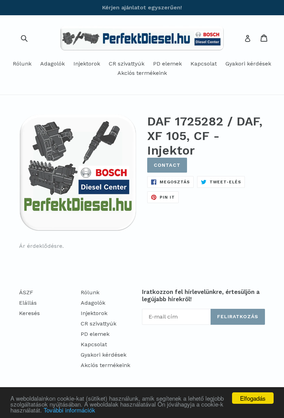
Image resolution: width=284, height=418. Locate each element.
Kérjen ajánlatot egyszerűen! (142, 7)
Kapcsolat (203, 63)
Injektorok (86, 63)
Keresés (29, 313)
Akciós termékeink (142, 73)
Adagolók (52, 63)
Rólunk (22, 63)
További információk (69, 410)
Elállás (28, 302)
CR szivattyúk (126, 63)
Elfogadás (253, 398)
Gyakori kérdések (248, 63)
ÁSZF (26, 292)
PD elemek (167, 63)
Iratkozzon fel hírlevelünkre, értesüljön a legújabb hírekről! (201, 295)
